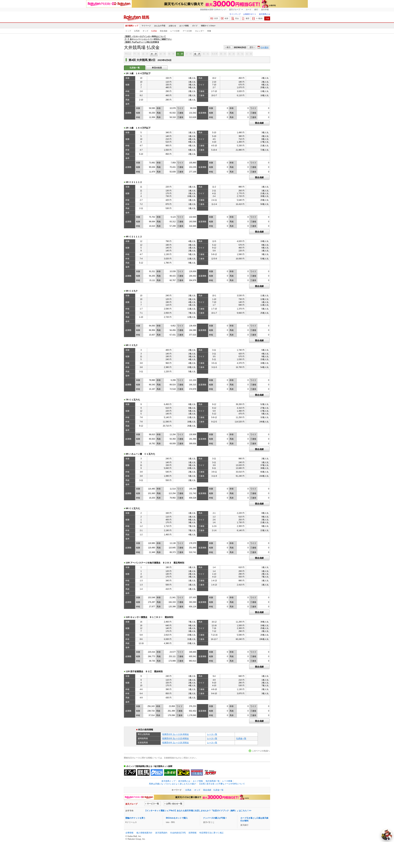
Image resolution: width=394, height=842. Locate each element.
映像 (209, 31)
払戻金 (154, 31)
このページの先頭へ (261, 751)
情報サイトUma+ (208, 26)
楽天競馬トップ (131, 26)
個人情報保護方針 (144, 833)
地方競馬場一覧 (213, 781)
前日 (229, 47)
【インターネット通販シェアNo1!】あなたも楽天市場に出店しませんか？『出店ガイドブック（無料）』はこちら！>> (198, 810)
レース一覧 (212, 734)
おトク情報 (184, 26)
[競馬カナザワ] (210, 772)
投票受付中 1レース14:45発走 (175, 734)
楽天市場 (265, 9)
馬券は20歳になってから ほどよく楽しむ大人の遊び (172, 784)
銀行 (256, 9)
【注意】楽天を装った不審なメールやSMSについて (221, 784)
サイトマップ (235, 14)
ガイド (195, 26)
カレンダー (199, 31)
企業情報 (129, 833)
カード (248, 9)
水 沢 (154, 54)
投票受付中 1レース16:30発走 (175, 742)
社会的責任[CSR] (178, 833)
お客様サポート (249, 14)
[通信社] (170, 772)
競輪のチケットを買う (135, 818)
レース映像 (227, 781)
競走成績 (163, 31)
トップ (128, 31)
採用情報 (193, 833)
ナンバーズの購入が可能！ (215, 818)
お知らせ (172, 26)
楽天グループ (235, 9)
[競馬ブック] (130, 772)
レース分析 (175, 31)
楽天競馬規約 (161, 833)
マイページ (146, 26)
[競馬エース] (183, 772)
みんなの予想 (159, 26)
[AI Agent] (386, 834)
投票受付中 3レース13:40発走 (175, 738)
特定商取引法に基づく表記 (211, 833)
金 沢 (197, 54)
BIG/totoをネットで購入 (177, 818)
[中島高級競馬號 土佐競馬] (197, 772)
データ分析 (187, 31)
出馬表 (137, 31)
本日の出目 (157, 67)
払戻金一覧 (241, 738)
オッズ (145, 31)
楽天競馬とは (264, 14)
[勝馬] (143, 772)
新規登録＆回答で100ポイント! (213, 9)
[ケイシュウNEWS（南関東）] (157, 772)
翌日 (251, 47)
